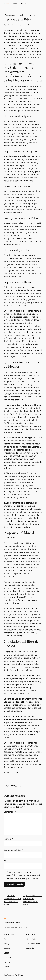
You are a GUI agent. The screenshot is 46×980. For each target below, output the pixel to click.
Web (6, 861)
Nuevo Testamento (11, 772)
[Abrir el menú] (41, 3)
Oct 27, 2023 (9, 25)
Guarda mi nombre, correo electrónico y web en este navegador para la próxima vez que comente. (24, 875)
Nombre (8, 839)
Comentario (10, 812)
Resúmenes (32, 25)
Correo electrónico (13, 850)
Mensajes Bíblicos (19, 4)
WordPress (19, 975)
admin (22, 25)
